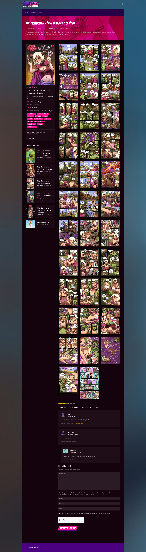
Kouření (38, 116)
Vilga (50, 111)
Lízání (45, 116)
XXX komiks (35, 547)
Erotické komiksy (36, 12)
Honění (30, 116)
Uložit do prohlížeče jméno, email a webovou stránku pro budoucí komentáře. (85, 513)
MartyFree (35, 132)
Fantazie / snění (43, 113)
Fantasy (38, 102)
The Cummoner (35, 105)
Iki (37, 224)
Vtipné (40, 124)
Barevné (32, 102)
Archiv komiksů (111, 4)
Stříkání (47, 119)
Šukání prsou (39, 121)
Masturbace (38, 119)
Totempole (33, 108)
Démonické (31, 113)
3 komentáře (30, 138)
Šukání (30, 121)
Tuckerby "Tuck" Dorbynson (38, 111)
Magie (30, 119)
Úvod (26, 12)
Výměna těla (32, 126)
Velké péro (31, 124)
